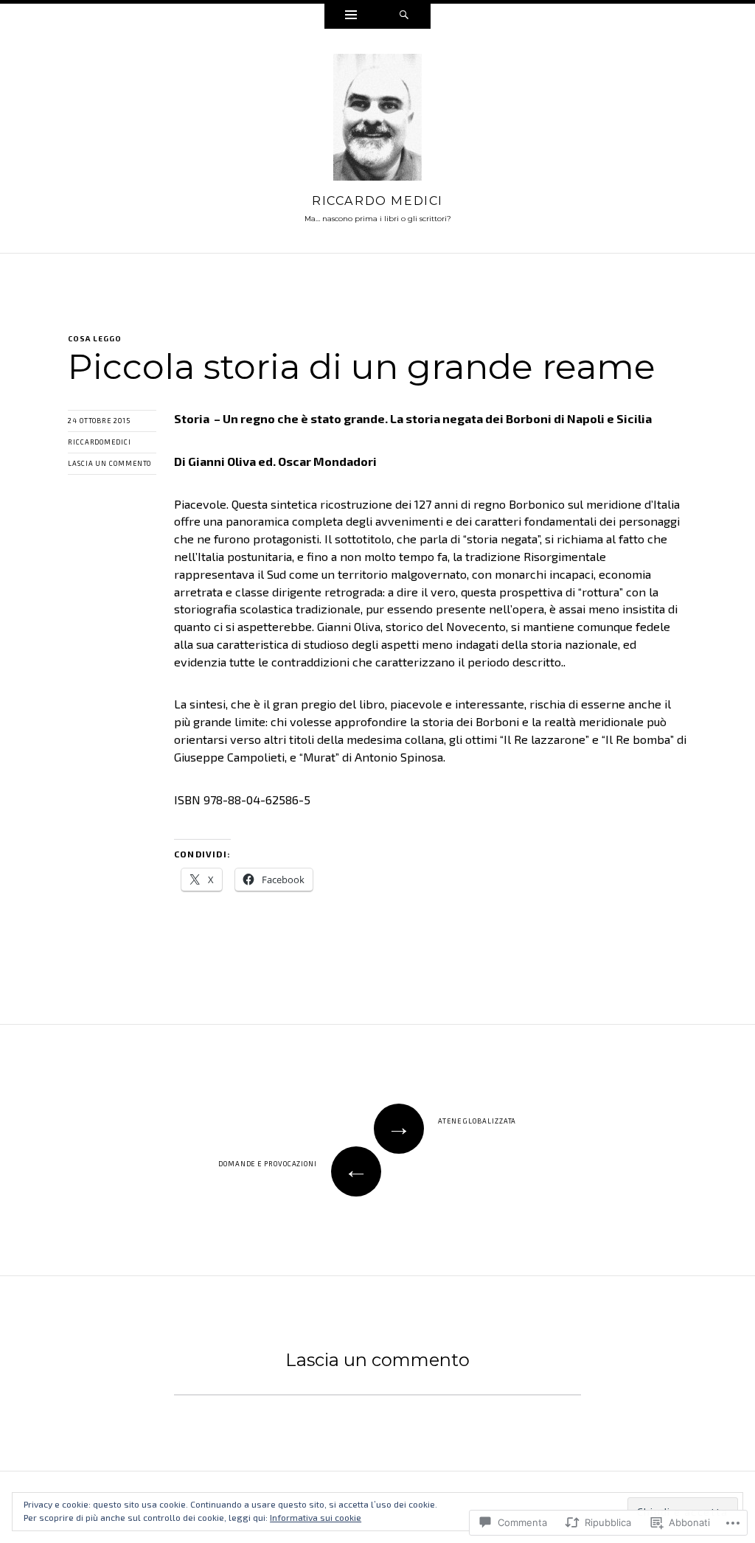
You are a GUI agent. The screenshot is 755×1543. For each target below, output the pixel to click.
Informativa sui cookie (315, 1517)
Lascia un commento (109, 463)
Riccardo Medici (377, 200)
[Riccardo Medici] (377, 121)
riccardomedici (99, 442)
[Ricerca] (404, 16)
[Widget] (351, 16)
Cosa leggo (95, 338)
